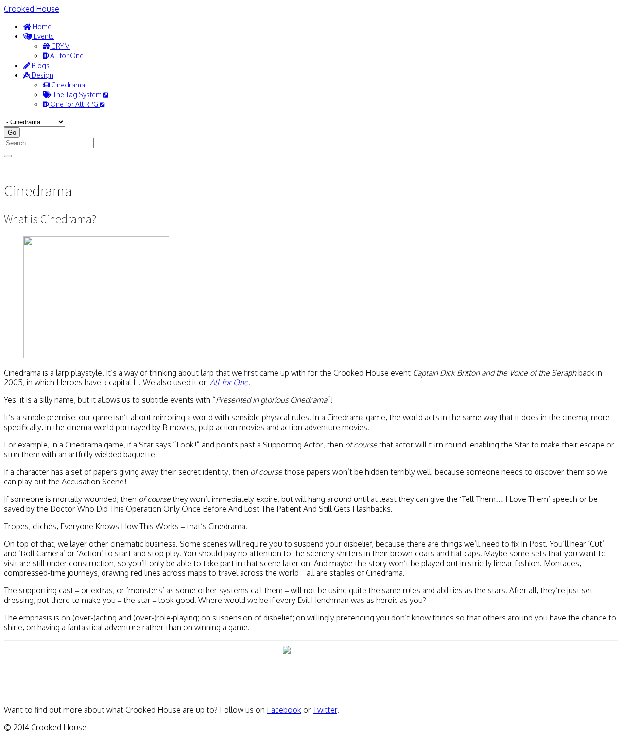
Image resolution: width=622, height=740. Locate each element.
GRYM (60, 46)
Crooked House (31, 9)
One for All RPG (74, 104)
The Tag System (77, 94)
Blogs (40, 65)
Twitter (325, 710)
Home (41, 26)
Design (41, 75)
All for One (66, 56)
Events (43, 36)
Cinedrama (67, 85)
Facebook (284, 710)
